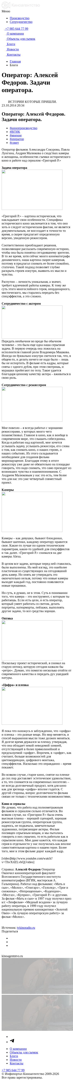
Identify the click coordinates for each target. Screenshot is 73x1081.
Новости (16, 1059)
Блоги (14, 1056)
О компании (18, 1048)
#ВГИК (15, 131)
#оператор (17, 139)
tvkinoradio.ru (26, 927)
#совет (14, 142)
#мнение (16, 135)
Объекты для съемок (24, 1052)
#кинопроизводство (23, 128)
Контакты (16, 1063)
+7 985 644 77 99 (13, 1070)
